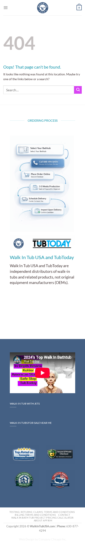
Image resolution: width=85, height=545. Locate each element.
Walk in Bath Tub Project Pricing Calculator (42, 517)
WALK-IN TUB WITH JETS (25, 403)
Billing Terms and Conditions (35, 514)
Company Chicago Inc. (52, 539)
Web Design (26, 539)
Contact (64, 514)
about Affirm (43, 520)
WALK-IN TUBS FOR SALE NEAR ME (31, 422)
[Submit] (78, 89)
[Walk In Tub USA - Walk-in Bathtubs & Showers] (42, 8)
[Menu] (5, 7)
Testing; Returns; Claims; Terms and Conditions (42, 511)
